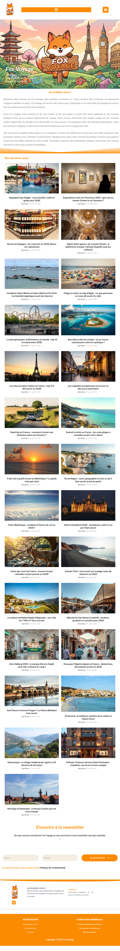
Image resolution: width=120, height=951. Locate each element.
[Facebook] (106, 10)
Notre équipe (30, 919)
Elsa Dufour (25, 204)
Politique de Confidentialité (52, 868)
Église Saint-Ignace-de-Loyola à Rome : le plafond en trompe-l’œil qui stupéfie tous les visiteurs (88, 247)
